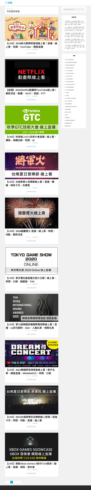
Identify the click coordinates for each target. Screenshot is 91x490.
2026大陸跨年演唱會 (69, 81)
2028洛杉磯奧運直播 (69, 90)
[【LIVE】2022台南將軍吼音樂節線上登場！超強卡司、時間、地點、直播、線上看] (31, 400)
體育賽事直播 (68, 125)
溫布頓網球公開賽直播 (70, 120)
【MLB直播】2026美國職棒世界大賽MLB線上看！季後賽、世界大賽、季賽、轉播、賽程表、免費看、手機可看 (75, 47)
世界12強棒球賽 (68, 101)
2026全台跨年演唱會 (69, 73)
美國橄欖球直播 (68, 123)
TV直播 (8, 3)
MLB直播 (67, 92)
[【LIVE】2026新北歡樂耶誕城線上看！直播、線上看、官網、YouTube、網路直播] (31, 29)
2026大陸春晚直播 (69, 79)
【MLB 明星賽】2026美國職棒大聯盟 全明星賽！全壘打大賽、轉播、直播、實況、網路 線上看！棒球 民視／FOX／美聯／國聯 (74, 29)
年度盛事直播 (35, 49)
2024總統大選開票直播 (70, 65)
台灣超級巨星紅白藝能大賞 (71, 106)
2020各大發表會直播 (69, 59)
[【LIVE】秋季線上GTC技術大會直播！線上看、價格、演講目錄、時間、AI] (31, 120)
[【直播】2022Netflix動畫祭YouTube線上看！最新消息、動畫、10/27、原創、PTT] (31, 73)
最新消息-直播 (68, 112)
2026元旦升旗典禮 (69, 70)
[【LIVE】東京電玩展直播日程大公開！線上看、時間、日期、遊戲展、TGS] (31, 261)
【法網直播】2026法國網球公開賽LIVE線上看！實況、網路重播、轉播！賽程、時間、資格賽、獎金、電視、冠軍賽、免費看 (75, 41)
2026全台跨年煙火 (69, 76)
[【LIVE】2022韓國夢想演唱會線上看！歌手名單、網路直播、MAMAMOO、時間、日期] (31, 353)
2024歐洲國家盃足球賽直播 (71, 62)
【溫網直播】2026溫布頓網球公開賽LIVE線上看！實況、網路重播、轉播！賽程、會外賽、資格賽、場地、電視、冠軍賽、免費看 (74, 35)
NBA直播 (67, 95)
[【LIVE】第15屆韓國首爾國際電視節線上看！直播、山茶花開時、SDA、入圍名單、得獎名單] (31, 308)
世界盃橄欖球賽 (68, 103)
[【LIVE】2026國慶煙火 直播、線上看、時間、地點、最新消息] (31, 213)
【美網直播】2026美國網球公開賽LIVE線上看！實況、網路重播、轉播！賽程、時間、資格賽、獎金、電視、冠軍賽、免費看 (75, 23)
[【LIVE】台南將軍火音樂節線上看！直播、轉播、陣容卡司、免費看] (31, 166)
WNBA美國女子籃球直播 (70, 98)
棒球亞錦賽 (67, 117)
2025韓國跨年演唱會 (69, 67)
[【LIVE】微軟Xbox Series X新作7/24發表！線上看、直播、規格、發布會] (31, 447)
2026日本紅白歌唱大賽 (70, 84)
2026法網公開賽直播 (69, 87)
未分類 (66, 114)
